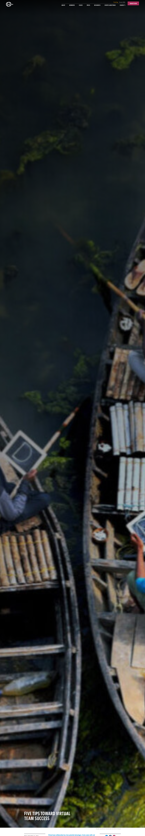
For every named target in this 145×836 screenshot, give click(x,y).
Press (88, 5)
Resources (97, 5)
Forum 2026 (122, 2)
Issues (81, 5)
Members (72, 5)
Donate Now (133, 3)
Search (122, 5)
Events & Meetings (110, 5)
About (63, 5)
